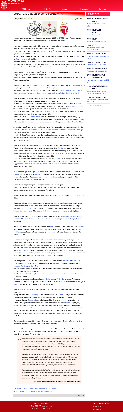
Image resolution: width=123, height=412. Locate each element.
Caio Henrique (32, 161)
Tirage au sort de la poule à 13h (97, 71)
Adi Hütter (40, 62)
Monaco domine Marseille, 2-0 (96, 41)
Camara (24, 88)
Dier (14, 88)
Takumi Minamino (22, 59)
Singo (15, 93)
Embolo (63, 93)
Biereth (56, 88)
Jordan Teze (76, 106)
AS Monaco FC (27, 9)
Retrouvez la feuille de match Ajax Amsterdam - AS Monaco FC (36, 389)
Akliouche (30, 93)
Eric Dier (61, 148)
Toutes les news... (95, 106)
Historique (84, 9)
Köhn (72, 85)
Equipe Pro (48, 9)
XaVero (98, 409)
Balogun (50, 88)
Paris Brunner (71, 216)
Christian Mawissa (62, 313)
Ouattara (80, 90)
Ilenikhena (69, 93)
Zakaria (30, 88)
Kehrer (74, 90)
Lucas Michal (66, 261)
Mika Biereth (44, 51)
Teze (77, 56)
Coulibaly (37, 93)
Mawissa (81, 85)
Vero (109, 403)
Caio (70, 51)
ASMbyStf (98, 406)
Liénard (62, 90)
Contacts (102, 9)
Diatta (44, 93)
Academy (66, 9)
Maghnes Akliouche (28, 219)
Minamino (43, 88)
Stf (96, 403)
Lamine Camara (34, 117)
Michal (76, 93)
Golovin (36, 88)
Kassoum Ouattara (20, 266)
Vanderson (22, 93)
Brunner (56, 93)
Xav (102, 403)
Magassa (50, 93)
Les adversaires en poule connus (97, 65)
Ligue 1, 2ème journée (94, 35)
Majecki (68, 90)
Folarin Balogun (40, 111)
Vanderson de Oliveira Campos (49, 219)
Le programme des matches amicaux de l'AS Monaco (32, 391)
